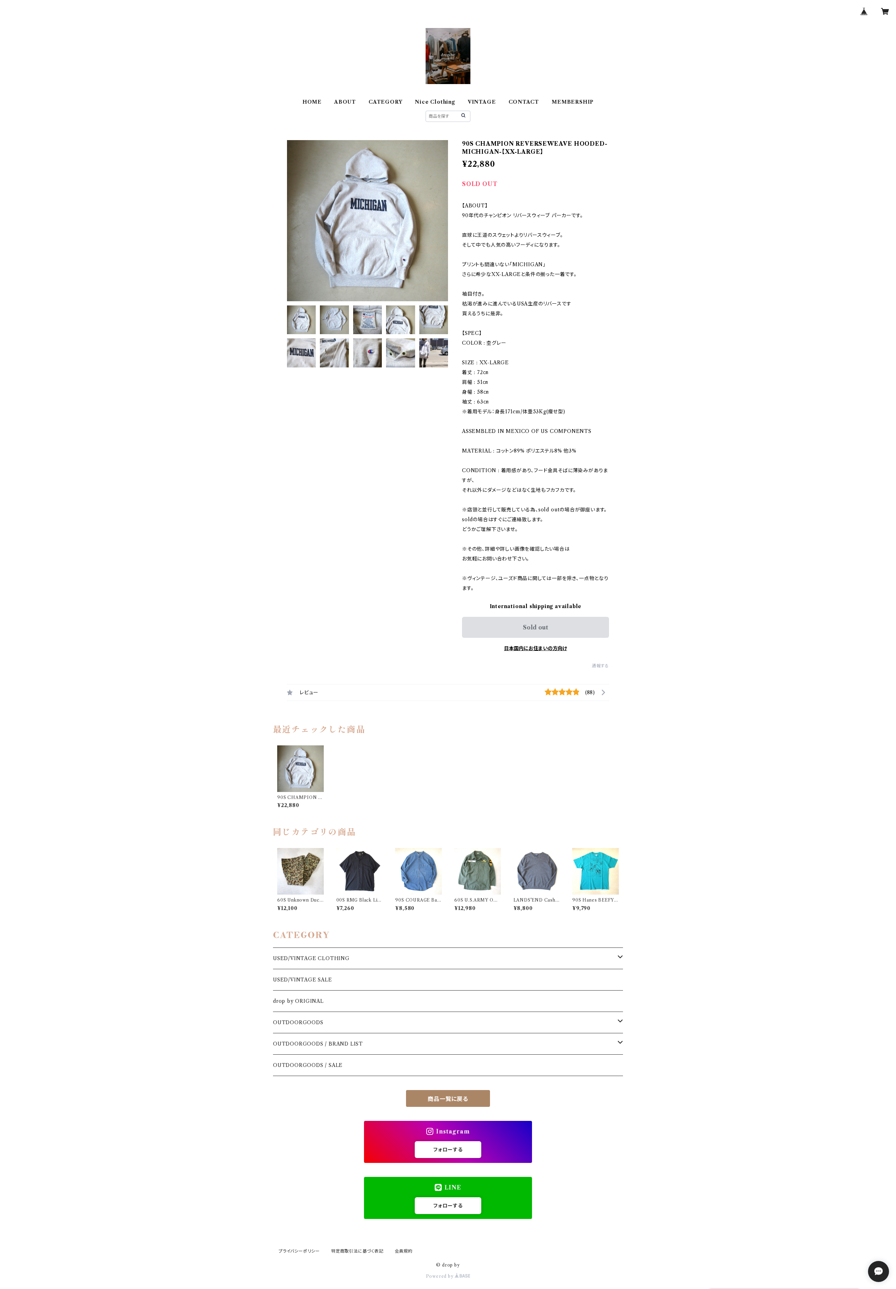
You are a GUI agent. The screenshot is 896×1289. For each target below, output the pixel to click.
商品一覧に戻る (448, 1098)
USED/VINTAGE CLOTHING (311, 958)
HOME (312, 102)
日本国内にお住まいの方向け (535, 648)
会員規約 (404, 1251)
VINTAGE (482, 102)
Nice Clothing (435, 102)
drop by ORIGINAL (298, 1001)
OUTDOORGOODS (298, 1022)
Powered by (440, 1276)
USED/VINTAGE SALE (302, 980)
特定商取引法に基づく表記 (357, 1251)
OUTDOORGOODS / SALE (308, 1065)
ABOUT (345, 102)
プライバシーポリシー (299, 1251)
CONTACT (524, 102)
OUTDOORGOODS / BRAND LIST (318, 1044)
